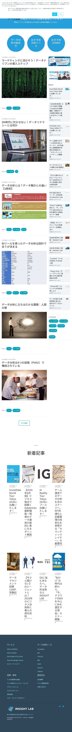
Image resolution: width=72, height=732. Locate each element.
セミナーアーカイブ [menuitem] (13, 664)
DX (16, 171)
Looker (53, 330)
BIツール (15, 293)
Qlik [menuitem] (38, 660)
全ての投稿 (24, 423)
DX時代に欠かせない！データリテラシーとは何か (23, 123)
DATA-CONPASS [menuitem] (12, 649)
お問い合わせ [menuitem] (41, 687)
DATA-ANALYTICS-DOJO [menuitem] (15, 656)
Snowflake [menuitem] (40, 649)
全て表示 (52, 337)
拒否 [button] (61, 14)
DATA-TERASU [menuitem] (12, 653)
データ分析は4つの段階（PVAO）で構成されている (23, 364)
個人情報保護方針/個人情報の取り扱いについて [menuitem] (20, 714)
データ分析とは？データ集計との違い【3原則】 (24, 186)
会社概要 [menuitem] (40, 679)
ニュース (54, 321)
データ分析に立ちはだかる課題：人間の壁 (24, 306)
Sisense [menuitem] (39, 668)
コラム (9, 108)
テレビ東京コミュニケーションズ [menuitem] (17, 683)
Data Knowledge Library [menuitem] (15, 660)
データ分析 (16, 108)
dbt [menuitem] (38, 653)
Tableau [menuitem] (40, 671)
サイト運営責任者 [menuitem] (43, 683)
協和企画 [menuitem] (10, 694)
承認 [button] (55, 14)
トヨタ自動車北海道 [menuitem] (13, 679)
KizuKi (24, 229)
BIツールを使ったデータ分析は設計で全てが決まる (24, 244)
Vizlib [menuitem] (39, 664)
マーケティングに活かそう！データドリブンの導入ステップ (24, 61)
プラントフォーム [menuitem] (12, 687)
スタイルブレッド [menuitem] (12, 690)
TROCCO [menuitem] (40, 656)
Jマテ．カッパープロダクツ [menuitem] (15, 698)
